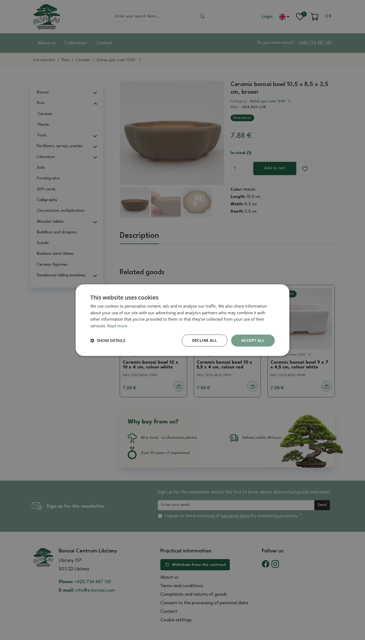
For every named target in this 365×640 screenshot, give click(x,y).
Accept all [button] (253, 340)
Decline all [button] (204, 340)
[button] (107, 340)
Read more (117, 325)
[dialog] (182, 320)
